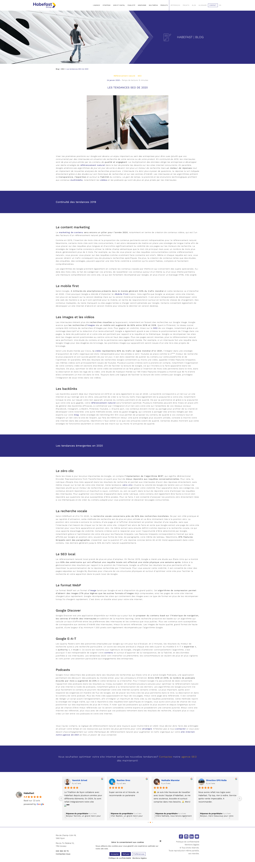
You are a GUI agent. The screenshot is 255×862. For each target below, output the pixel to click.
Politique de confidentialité (187, 842)
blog (76, 415)
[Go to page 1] (150, 822)
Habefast (29, 793)
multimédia (76, 180)
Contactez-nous (63, 854)
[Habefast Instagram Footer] (186, 836)
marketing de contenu (71, 232)
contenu (108, 653)
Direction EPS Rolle (127, 780)
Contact (212, 5)
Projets (186, 5)
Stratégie (106, 5)
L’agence (96, 5)
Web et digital (119, 5)
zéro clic (127, 485)
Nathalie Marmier (81, 780)
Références (175, 5)
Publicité (131, 5)
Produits (164, 5)
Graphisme (142, 5)
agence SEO (189, 756)
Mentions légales (192, 845)
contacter (180, 729)
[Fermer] (160, 841)
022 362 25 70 (62, 851)
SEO (62, 69)
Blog (194, 5)
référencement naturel (93, 165)
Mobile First (121, 294)
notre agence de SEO (67, 735)
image (93, 590)
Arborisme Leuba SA (172, 780)
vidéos (103, 180)
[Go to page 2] (152, 822)
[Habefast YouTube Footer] (197, 836)
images (91, 325)
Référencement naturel (124, 76)
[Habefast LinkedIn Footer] (191, 836)
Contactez (165, 756)
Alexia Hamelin (214, 780)
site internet (187, 732)
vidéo (98, 351)
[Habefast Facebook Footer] (181, 836)
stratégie (147, 729)
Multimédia (153, 5)
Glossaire (203, 5)
